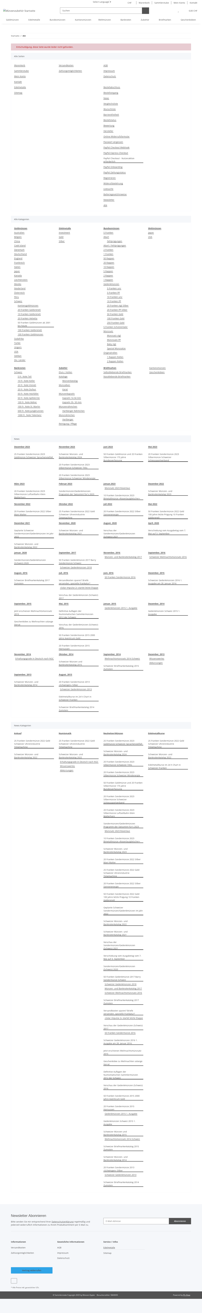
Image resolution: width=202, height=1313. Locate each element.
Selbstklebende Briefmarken (118, 372)
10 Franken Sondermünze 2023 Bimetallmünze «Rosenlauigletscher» (122, 497)
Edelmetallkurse (156, 733)
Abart (106, 236)
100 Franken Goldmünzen (30, 334)
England (18, 258)
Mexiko (17, 284)
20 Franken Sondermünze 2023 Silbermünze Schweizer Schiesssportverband (163, 457)
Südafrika (19, 338)
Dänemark (19, 249)
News (106, 98)
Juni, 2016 (108, 572)
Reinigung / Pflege (68, 423)
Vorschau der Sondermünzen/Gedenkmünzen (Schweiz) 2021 (119, 533)
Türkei (17, 342)
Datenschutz (110, 76)
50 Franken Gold (115, 314)
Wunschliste (110, 109)
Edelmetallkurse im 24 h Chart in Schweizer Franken (75, 698)
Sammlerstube (161, 2)
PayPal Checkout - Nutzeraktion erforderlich (119, 160)
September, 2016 (156, 552)
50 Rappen (109, 258)
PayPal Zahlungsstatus (115, 172)
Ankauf (17, 733)
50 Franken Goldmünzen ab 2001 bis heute (34, 324)
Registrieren (110, 177)
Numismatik (65, 733)
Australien (19, 232)
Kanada (18, 275)
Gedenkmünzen (111, 284)
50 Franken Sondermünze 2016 (120, 577)
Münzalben (64, 385)
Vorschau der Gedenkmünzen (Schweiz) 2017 (78, 597)
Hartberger (67, 419)
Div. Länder (19, 360)
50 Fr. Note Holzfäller (28, 393)
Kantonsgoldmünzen (28, 305)
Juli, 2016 (63, 572)
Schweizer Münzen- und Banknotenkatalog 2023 (160, 493)
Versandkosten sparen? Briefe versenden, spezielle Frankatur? (74, 582)
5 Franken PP (113, 292)
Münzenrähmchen (68, 406)
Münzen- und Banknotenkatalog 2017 (123, 556)
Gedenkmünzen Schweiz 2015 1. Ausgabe (164, 613)
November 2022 (22, 504)
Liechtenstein (21, 279)
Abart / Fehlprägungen (115, 245)
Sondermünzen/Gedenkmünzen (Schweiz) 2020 (30, 562)
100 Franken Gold (115, 318)
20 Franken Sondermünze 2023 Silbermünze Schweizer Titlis (74, 466)
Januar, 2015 (110, 603)
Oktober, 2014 (66, 654)
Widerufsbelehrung (113, 183)
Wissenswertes (156, 658)
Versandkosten (66, 65)
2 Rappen (108, 275)
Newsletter (109, 199)
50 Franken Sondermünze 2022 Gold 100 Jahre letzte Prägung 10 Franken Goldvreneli (166, 514)
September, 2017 (67, 552)
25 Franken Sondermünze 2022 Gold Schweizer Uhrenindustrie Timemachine (77, 514)
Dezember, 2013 (156, 654)
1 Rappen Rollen (115, 357)
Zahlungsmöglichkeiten (70, 70)
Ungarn (18, 347)
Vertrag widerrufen (31, 1270)
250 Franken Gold (115, 322)
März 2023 (19, 483)
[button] (171, 10)
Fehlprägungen (114, 241)
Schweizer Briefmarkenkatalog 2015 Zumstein (121, 667)
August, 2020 (110, 523)
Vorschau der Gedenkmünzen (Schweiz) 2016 (78, 626)
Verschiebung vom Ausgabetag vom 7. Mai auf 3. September (167, 532)
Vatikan (17, 355)
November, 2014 (22, 654)
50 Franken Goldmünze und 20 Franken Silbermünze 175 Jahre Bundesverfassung (123, 457)
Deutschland (20, 254)
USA (16, 351)
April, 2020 (153, 523)
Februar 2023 (65, 483)
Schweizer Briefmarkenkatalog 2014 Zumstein (76, 709)
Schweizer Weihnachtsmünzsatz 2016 (168, 556)
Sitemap (18, 92)
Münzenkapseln (67, 393)
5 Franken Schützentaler (116, 327)
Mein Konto (179, 2)
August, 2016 (20, 572)
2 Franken (108, 249)
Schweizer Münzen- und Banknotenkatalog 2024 (71, 456)
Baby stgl (111, 344)
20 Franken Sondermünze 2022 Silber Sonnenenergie (122, 513)
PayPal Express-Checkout (116, 152)
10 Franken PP (114, 301)
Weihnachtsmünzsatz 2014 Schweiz (122, 658)
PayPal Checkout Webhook (116, 147)
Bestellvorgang (111, 92)
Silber (62, 241)
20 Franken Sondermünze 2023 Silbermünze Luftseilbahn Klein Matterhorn (29, 494)
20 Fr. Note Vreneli (27, 385)
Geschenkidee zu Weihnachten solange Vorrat (33, 623)
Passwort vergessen (113, 141)
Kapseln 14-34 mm (71, 398)
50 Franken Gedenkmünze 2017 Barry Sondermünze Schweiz (77, 562)
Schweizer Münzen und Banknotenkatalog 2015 (70, 663)
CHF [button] (129, 2)
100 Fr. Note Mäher (27, 402)
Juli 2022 (108, 504)
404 (105, 205)
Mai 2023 (152, 446)
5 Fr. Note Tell (24, 376)
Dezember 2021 (22, 523)
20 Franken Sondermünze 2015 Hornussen (74, 647)
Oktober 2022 (66, 504)
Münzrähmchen (67, 415)
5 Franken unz (114, 288)
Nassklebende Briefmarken (117, 376)
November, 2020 (67, 523)
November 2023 (67, 446)
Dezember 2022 (156, 483)
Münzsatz (108, 331)
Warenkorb (144, 2)
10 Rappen (109, 266)
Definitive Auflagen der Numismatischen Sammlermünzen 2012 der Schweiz (76, 614)
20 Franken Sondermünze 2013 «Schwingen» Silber (74, 683)
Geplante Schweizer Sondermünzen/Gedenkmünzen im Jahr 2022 (34, 533)
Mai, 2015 (63, 603)
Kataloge (63, 376)
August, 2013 (65, 674)
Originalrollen (110, 352)
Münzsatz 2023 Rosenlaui (117, 488)
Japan (17, 271)
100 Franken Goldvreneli (30, 330)
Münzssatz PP (114, 339)
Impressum (109, 70)
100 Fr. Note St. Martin (29, 406)
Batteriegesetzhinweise (115, 194)
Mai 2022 (152, 504)
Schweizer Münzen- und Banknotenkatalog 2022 (26, 546)
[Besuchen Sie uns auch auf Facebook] (14, 1280)
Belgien (18, 236)
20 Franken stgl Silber (118, 305)
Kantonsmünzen (157, 367)
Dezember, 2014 (156, 603)
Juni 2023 (108, 446)
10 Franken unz (114, 296)
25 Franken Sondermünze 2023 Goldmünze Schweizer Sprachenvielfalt (33, 456)
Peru (16, 296)
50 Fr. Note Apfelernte (29, 398)
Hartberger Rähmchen (73, 410)
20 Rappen (109, 262)
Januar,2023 (109, 483)
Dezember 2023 (22, 446)
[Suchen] (145, 10)
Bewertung (109, 125)
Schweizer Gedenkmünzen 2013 (76, 689)
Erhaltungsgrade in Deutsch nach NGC (34, 658)
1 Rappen (108, 279)
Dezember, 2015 (156, 572)
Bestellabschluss (112, 87)
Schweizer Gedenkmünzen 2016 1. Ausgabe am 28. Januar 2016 (165, 582)
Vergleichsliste (111, 103)
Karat (65, 389)
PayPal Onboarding (113, 166)
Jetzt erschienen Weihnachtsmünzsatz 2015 (33, 613)
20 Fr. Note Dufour (27, 389)
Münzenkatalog (70, 380)
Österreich (19, 292)
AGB (106, 65)
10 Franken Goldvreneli (29, 314)
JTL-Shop (186, 1295)
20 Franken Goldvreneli (29, 309)
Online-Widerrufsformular (117, 136)
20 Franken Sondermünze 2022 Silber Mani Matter (32, 513)
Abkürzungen (156, 662)
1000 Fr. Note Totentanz (29, 415)
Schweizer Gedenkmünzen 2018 (76, 567)
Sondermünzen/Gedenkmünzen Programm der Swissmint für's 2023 (76, 493)
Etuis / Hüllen (65, 372)
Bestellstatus (110, 120)
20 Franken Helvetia (27, 318)
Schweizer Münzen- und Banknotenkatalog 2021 (71, 532)
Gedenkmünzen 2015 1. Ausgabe (121, 608)
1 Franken (108, 254)
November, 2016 (112, 552)
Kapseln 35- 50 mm (71, 402)
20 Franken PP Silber (117, 309)
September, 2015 (22, 603)
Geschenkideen (157, 372)
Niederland (19, 288)
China (17, 241)
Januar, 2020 (20, 552)
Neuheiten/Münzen (113, 733)
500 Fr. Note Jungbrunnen (30, 410)
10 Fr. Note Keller (26, 380)
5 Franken (108, 232)
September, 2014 (112, 654)
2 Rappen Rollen (115, 361)
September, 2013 (22, 674)
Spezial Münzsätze (116, 348)
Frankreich (19, 262)
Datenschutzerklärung (63, 1221)
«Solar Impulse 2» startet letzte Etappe (79, 587)
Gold (61, 236)
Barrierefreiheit (111, 114)
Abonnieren (180, 1221)
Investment (64, 232)
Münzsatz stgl (114, 335)
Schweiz (18, 301)
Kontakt (193, 2)
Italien (17, 266)
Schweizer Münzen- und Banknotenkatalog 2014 (26, 683)
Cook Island (20, 245)
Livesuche (108, 188)
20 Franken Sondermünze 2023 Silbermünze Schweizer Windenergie (77, 477)
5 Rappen (108, 271)
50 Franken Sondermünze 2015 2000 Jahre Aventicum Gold (77, 637)
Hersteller (108, 131)
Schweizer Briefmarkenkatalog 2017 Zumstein (32, 582)
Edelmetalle (20, 87)
